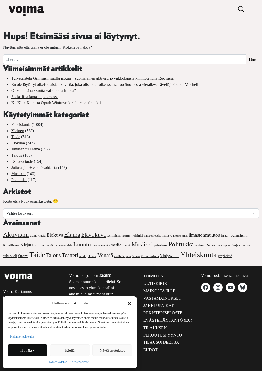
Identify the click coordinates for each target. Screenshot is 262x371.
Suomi (23, 256)
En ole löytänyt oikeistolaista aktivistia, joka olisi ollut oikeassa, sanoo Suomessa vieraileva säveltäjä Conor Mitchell (104, 84)
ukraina (92, 256)
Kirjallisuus (11, 245)
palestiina (160, 245)
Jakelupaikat (158, 305)
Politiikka (19, 180)
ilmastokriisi (180, 235)
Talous (16, 155)
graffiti (126, 235)
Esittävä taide (22, 161)
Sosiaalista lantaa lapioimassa (34, 97)
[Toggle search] (241, 9)
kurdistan (52, 245)
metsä (126, 245)
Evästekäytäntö (58, 362)
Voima (136, 256)
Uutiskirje (155, 283)
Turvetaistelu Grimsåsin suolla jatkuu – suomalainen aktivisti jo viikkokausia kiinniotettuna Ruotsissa (92, 78)
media (116, 244)
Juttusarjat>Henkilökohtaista (34, 167)
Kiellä (70, 350)
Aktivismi (16, 234)
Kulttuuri (39, 245)
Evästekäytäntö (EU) (167, 320)
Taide (15, 137)
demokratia (38, 235)
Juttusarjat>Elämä (25, 149)
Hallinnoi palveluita (22, 336)
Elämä (72, 234)
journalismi (238, 235)
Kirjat (25, 244)
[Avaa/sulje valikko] (255, 9)
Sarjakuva (239, 245)
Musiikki (18, 173)
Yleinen (17, 131)
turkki (82, 256)
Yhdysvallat (169, 255)
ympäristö (225, 256)
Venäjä (105, 255)
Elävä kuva (93, 235)
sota (249, 245)
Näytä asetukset (112, 350)
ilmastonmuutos (204, 235)
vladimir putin (122, 256)
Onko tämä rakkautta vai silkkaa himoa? (43, 90)
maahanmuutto (101, 245)
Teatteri (70, 255)
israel (224, 235)
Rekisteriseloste (79, 362)
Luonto (82, 244)
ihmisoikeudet (152, 235)
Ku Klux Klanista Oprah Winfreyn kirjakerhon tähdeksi (56, 103)
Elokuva (18, 143)
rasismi (200, 245)
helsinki (137, 235)
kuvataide (65, 245)
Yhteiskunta (21, 124)
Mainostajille (159, 291)
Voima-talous (150, 256)
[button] (129, 303)
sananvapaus (223, 245)
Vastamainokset (162, 298)
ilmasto (167, 235)
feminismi (114, 235)
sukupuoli (10, 256)
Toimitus (153, 276)
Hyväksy (27, 350)
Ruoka (210, 245)
